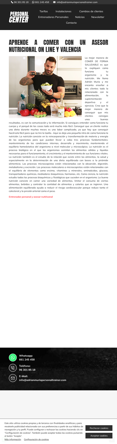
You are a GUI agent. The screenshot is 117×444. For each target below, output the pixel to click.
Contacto (71, 22)
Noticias (80, 17)
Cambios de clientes (91, 11)
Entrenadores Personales (53, 17)
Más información (13, 439)
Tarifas (44, 11)
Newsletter (97, 17)
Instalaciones (63, 11)
